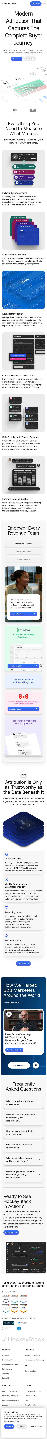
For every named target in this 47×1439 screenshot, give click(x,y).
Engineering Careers (10, 1364)
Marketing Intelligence (11, 1396)
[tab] (23, 544)
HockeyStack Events (33, 1391)
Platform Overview (9, 1391)
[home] (9, 3)
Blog (26, 1400)
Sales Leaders (30, 1371)
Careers (5, 1355)
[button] (44, 4)
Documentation (8, 1360)
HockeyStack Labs (32, 1396)
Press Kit (5, 1378)
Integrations (7, 1369)
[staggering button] (6, 1433)
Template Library (31, 1405)
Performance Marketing (34, 1360)
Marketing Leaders (32, 1355)
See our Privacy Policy (11, 1421)
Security (5, 1373)
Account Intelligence (10, 1400)
